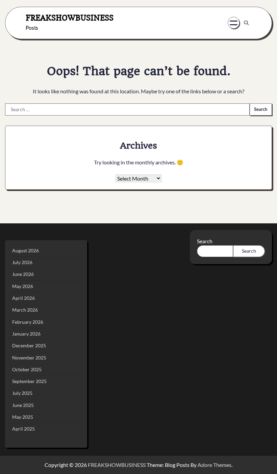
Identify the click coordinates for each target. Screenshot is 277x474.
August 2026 (25, 250)
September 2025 (29, 381)
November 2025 (29, 357)
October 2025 (27, 369)
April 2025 (23, 429)
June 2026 (23, 274)
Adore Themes (214, 465)
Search (204, 241)
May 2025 (22, 417)
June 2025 (23, 405)
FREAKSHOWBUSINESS (70, 17)
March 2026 (25, 310)
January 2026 (26, 334)
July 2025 (22, 393)
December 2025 (29, 345)
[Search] (246, 23)
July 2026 (22, 262)
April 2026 (23, 298)
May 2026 (22, 286)
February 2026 (27, 322)
